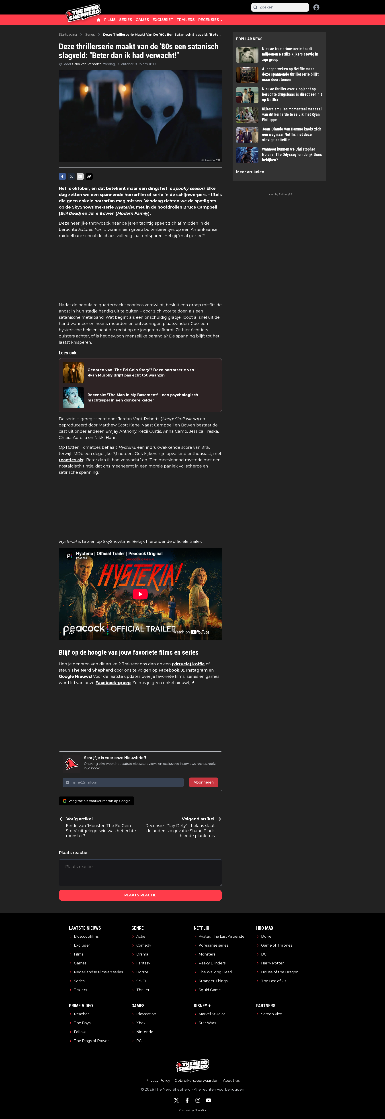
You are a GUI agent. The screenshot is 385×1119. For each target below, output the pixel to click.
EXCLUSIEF (163, 20)
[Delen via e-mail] (80, 176)
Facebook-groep (113, 682)
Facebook (169, 670)
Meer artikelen (250, 172)
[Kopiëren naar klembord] (89, 176)
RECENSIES (208, 20)
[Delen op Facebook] (62, 176)
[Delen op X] (71, 176)
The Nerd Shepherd (92, 670)
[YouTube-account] (208, 1100)
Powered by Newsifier (192, 1110)
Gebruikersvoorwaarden (197, 1080)
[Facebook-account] (187, 1100)
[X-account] (176, 1100)
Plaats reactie (140, 895)
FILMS (110, 20)
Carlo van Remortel (87, 64)
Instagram (197, 670)
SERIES (125, 20)
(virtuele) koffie (188, 664)
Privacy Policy (158, 1080)
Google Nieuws (75, 676)
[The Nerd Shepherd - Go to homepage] (83, 7)
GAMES (142, 20)
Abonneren (204, 782)
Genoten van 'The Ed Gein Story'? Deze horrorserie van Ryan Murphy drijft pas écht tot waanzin (141, 372)
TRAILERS (185, 20)
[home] (99, 20)
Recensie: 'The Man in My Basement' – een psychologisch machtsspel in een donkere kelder (143, 397)
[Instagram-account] (198, 1100)
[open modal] (316, 7)
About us (231, 1080)
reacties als (71, 459)
